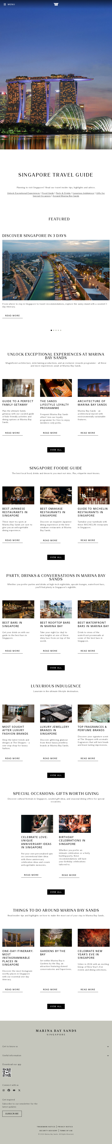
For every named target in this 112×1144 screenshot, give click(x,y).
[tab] (51, 330)
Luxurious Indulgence (83, 193)
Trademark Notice (46, 1127)
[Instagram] (3, 1091)
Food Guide (48, 193)
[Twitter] (19, 1091)
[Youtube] (14, 1091)
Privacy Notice (65, 1127)
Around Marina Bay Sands (66, 196)
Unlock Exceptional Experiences (23, 193)
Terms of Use (66, 1130)
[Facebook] (9, 1091)
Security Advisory (48, 1130)
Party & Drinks (63, 193)
